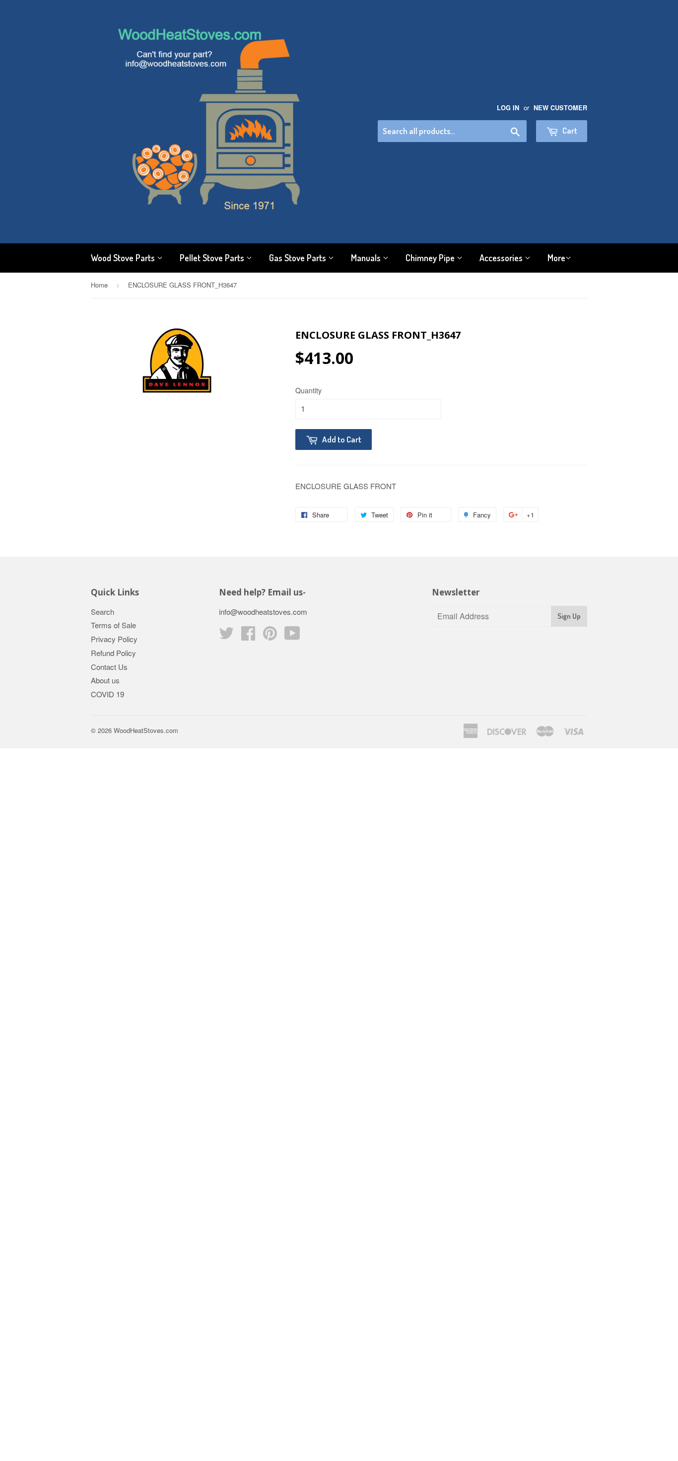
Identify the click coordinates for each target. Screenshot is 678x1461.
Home (99, 285)
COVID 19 (107, 694)
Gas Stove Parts (298, 257)
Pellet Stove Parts (213, 257)
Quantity (308, 390)
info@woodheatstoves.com (263, 611)
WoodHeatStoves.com (146, 730)
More (556, 257)
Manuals (367, 257)
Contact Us (109, 666)
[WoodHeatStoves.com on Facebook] (248, 636)
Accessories (502, 257)
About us (105, 680)
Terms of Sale (113, 625)
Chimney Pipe (431, 257)
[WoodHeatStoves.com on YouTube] (292, 636)
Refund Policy (113, 653)
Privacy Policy (114, 639)
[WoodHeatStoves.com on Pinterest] (270, 636)
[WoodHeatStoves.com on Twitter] (226, 636)
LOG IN (508, 107)
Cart (569, 130)
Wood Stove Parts (124, 257)
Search (102, 611)
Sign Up (569, 616)
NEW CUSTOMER (560, 107)
